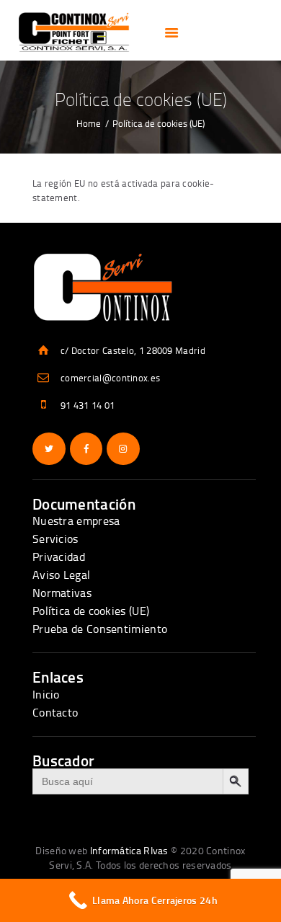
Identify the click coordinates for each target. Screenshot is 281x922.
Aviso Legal (61, 574)
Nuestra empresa (76, 520)
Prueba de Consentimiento (99, 629)
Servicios (55, 538)
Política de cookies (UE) (90, 611)
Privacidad (58, 556)
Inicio (46, 694)
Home (88, 123)
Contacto (55, 712)
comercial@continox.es (110, 377)
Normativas (62, 592)
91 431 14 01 (88, 405)
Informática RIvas (129, 850)
